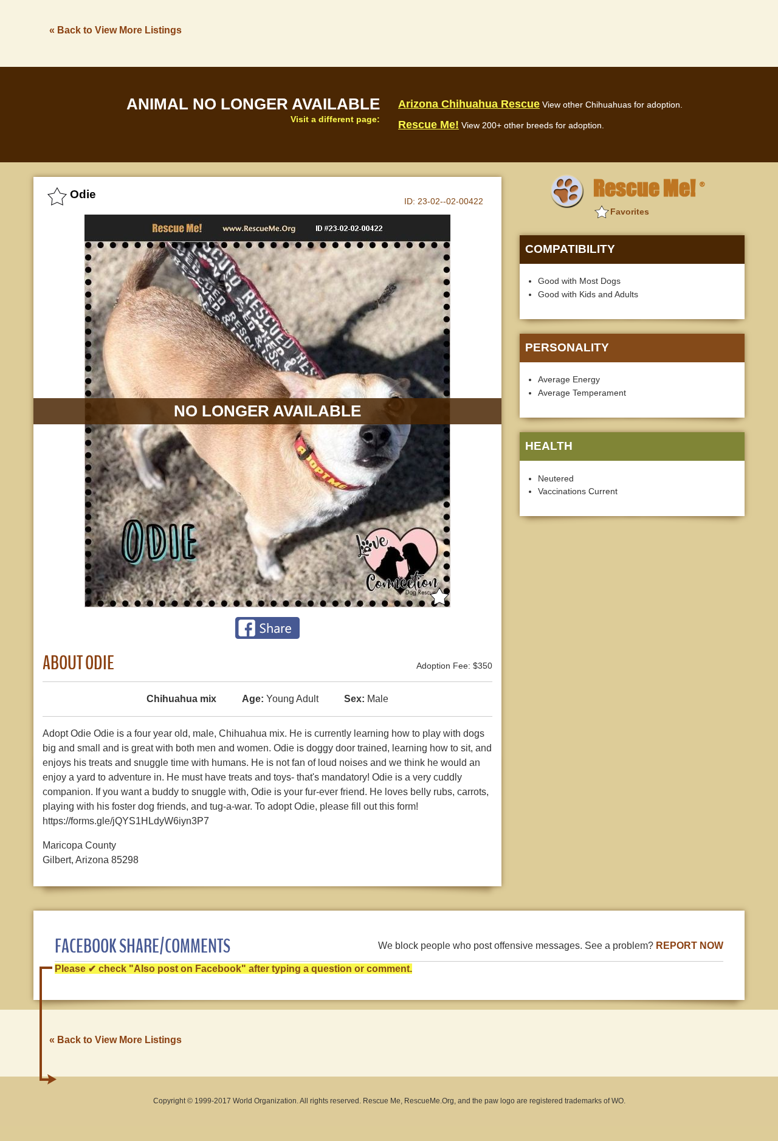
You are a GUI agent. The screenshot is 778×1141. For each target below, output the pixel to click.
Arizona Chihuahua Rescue (469, 104)
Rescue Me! (428, 125)
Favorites (629, 211)
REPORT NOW (689, 945)
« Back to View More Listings (115, 30)
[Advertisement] (523, 32)
